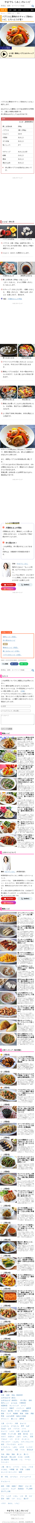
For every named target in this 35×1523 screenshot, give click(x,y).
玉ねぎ (3, 1428)
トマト (24, 1428)
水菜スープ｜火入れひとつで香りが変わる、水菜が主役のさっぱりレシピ (26, 781)
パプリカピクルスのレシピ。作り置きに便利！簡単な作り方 (26, 767)
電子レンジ (5, 1403)
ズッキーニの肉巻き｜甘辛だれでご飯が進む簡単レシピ (26, 941)
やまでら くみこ (22, 564)
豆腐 (8, 1486)
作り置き (23, 1400)
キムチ (13, 1489)
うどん (24, 1467)
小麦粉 (27, 1469)
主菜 (10, 10)
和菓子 (12, 1408)
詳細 (22, 691)
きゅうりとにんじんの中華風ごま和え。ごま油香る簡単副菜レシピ (26, 1075)
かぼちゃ (11, 1436)
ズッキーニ (25, 1439)
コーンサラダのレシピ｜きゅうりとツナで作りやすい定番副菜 (26, 1125)
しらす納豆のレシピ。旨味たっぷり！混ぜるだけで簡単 (26, 967)
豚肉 (8, 1454)
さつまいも (15, 1426)
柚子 (2, 1449)
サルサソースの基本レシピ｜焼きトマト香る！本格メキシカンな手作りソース (26, 1227)
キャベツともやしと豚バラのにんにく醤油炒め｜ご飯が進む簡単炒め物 (26, 1176)
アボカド (4, 1439)
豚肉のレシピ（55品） (11, 647)
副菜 (15, 10)
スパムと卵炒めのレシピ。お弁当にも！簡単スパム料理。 (26, 1276)
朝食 (2, 1413)
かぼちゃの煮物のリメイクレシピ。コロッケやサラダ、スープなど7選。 (26, 1359)
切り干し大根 (5, 1491)
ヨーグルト (14, 1477)
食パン (8, 1467)
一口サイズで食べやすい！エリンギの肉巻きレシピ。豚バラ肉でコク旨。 (26, 795)
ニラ (11, 1439)
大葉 (16, 1449)
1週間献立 (25, 1411)
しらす (8, 1496)
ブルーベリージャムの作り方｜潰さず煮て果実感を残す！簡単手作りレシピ (26, 1109)
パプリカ (16, 1428)
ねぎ (27, 1426)
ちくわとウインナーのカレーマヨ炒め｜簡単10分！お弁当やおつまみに (26, 1008)
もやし (25, 1436)
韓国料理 (4, 1405)
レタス (12, 1431)
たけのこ (9, 1449)
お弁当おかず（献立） (9, 1398)
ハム (21, 1459)
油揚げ (14, 1486)
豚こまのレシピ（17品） (11, 651)
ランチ (8, 1413)
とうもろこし (5, 1447)
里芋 (22, 1426)
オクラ (20, 1444)
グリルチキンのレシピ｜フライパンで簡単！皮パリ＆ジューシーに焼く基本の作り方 (26, 1193)
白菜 (17, 1431)
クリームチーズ (25, 1477)
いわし (15, 1496)
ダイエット (5, 1419)
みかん (10, 1503)
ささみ (20, 1457)
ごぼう (18, 1436)
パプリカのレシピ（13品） (12, 655)
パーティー (20, 1408)
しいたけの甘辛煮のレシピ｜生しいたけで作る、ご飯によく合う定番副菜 (26, 1059)
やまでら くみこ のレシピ (17, 2)
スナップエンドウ (27, 1442)
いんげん (16, 1442)
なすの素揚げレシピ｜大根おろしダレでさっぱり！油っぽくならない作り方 (26, 1142)
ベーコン (28, 1459)
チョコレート (5, 1481)
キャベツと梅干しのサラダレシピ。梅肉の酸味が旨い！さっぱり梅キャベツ (26, 753)
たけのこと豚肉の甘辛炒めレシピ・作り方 (26, 738)
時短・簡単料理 (17, 1395)
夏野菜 (21, 1419)
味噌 (20, 1472)
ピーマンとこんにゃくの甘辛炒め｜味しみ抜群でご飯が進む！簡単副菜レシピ (26, 1159)
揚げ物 (10, 1411)
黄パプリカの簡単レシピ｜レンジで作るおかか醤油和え (26, 954)
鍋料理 (28, 1408)
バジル (22, 1449)
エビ (30, 1496)
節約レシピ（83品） (10, 637)
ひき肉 (27, 1457)
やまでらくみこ (9, 871)
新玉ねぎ (30, 1449)
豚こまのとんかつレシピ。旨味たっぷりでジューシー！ (26, 823)
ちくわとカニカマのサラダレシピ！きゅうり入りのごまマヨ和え (26, 1342)
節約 (30, 1400)
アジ (2, 1496)
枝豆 (2, 1444)
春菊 (19, 1434)
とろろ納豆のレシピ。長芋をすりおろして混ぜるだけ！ (26, 994)
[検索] (33, 6)
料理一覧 (4, 10)
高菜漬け (21, 1489)
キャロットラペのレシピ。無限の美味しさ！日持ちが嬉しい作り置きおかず (26, 1293)
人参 (2, 1423)
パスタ (30, 1467)
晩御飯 (15, 1413)
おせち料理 (10, 1416)
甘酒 (21, 1469)
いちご (17, 1503)
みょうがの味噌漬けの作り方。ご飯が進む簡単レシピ (26, 927)
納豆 (2, 1486)
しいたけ (29, 1447)
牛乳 (6, 1477)
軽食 (21, 1413)
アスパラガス (11, 1444)
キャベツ (4, 1431)
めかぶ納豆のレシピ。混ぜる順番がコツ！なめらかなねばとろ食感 (26, 1035)
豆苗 (31, 1436)
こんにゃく (5, 1489)
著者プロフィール (17, 1518)
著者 (32, 10)
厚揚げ (20, 1486)
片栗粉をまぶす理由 (15, 299)
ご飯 (2, 1467)
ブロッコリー (5, 1442)
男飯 (32, 1413)
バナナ (3, 1503)
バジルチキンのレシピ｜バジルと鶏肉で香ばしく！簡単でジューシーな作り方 (26, 1092)
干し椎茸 (29, 1489)
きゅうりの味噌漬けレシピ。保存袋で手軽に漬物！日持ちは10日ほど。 (26, 1260)
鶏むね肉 (4, 1457)
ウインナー (5, 1462)
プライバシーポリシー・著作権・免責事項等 (17, 1522)
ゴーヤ (17, 1439)
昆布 (2, 1498)
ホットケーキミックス (9, 1472)
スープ (23, 1405)
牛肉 (2, 1454)
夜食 (26, 1413)
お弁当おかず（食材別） (9, 1400)
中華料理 (22, 1403)
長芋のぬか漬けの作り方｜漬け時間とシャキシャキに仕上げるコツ (26, 981)
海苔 (8, 1498)
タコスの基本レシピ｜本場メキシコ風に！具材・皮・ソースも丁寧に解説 (26, 1326)
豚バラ (26, 1454)
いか (21, 1496)
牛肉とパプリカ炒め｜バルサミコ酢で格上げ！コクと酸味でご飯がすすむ (26, 837)
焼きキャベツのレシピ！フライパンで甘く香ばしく (26, 1022)
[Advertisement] (17, 78)
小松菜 (3, 1434)
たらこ (19, 1498)
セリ (31, 1434)
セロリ (3, 1436)
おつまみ (14, 1403)
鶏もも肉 (13, 1457)
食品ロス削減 (21, 1416)
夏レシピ (14, 1419)
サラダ (17, 1411)
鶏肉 (13, 1454)
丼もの (3, 1411)
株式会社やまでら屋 (23, 1513)
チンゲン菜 (12, 1434)
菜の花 (25, 1434)
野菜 (2, 1416)
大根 (16, 1423)
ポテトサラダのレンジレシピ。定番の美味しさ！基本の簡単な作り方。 (26, 810)
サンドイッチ (14, 1405)
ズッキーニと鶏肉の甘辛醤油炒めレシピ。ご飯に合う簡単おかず (26, 1309)
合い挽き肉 (5, 1459)
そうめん (4, 1469)
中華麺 (12, 1469)
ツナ (13, 1498)
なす (9, 1428)
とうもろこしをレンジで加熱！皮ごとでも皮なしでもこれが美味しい (26, 1376)
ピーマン (9, 1423)
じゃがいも (5, 1426)
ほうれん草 (25, 1431)
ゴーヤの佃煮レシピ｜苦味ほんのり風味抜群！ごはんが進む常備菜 (26, 1210)
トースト (16, 1467)
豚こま (19, 1454)
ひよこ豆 (28, 1486)
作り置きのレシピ (9, 640)
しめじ (15, 1447)
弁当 (19, 10)
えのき (21, 1447)
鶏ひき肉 (14, 1459)
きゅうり (23, 1423)
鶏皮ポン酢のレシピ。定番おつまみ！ (26, 1242)
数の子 (26, 1498)
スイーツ (26, 10)
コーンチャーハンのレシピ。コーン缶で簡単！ (26, 914)
